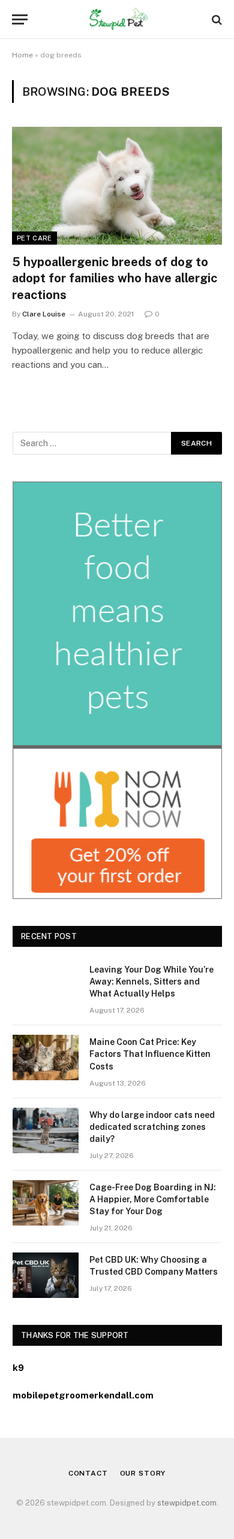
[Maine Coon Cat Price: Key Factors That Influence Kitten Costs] (46, 1057)
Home (22, 55)
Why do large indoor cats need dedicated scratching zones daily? (152, 1127)
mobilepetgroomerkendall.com (83, 1395)
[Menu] (20, 19)
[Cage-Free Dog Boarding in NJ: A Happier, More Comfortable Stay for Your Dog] (46, 1203)
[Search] (215, 19)
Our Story (143, 1473)
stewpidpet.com (187, 1502)
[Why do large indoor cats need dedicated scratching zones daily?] (46, 1130)
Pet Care (34, 238)
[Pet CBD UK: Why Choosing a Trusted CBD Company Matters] (46, 1275)
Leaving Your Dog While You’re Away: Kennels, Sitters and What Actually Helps (151, 981)
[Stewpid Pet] (117, 19)
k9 (18, 1368)
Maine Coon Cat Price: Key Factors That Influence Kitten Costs (150, 1054)
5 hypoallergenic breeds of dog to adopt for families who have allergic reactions (114, 278)
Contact (88, 1473)
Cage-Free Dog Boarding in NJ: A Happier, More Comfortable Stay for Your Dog (152, 1199)
